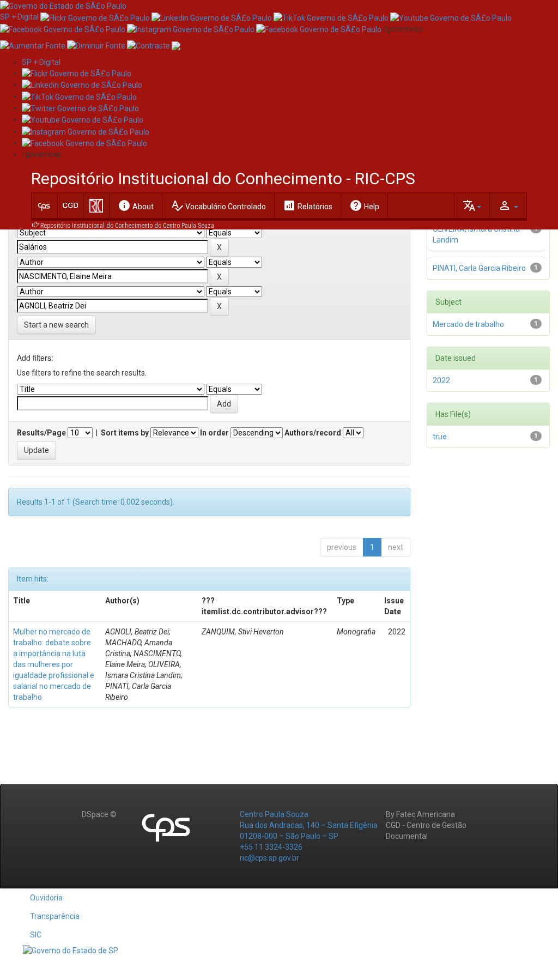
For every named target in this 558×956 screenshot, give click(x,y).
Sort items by (125, 432)
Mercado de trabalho (468, 324)
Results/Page (41, 432)
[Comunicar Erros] (176, 45)
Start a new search (56, 324)
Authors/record (312, 432)
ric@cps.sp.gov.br (269, 858)
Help (364, 205)
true (440, 436)
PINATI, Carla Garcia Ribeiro (479, 268)
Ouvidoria (46, 897)
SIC (35, 934)
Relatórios (307, 205)
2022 (441, 380)
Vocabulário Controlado (218, 205)
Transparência (55, 916)
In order (214, 432)
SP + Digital (19, 17)
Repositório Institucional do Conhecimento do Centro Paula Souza (127, 225)
